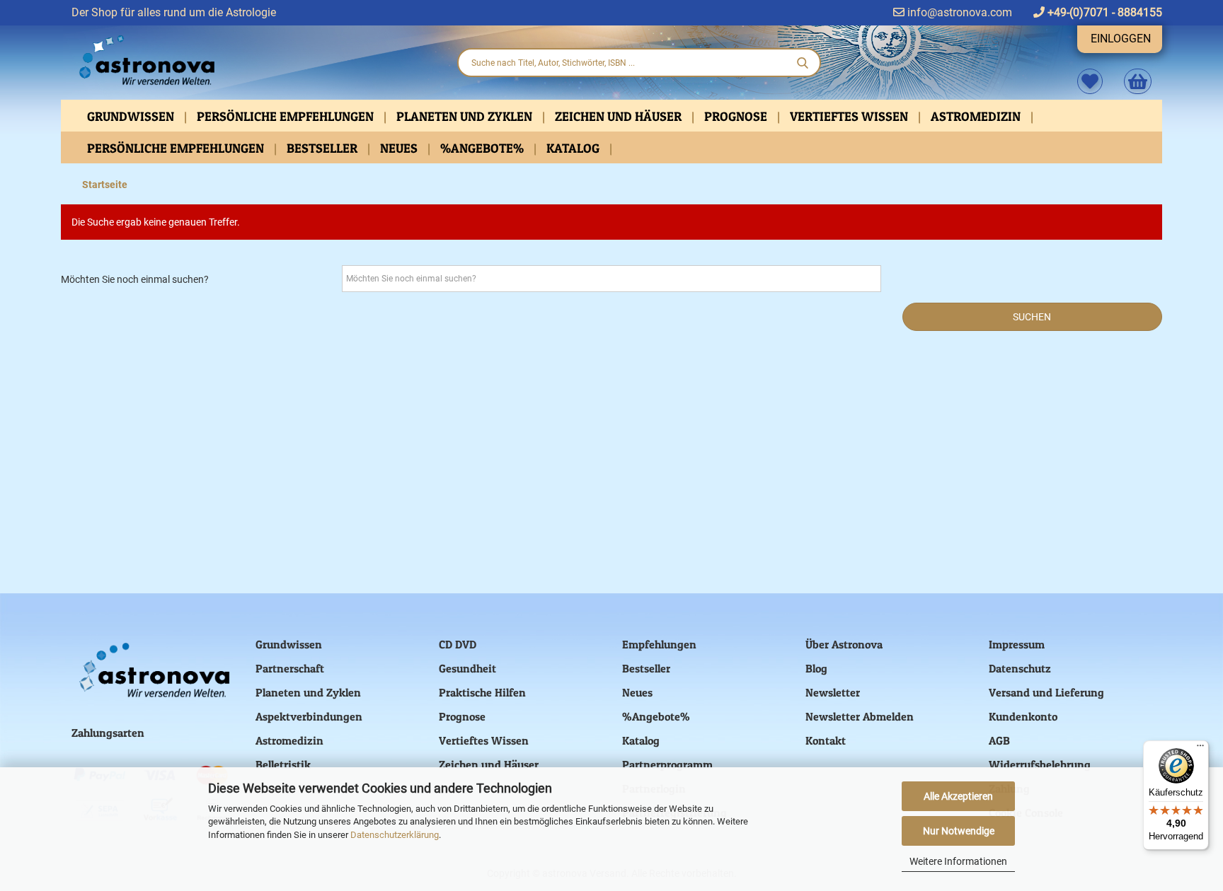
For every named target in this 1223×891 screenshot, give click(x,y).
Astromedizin (977, 116)
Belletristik (283, 764)
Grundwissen (132, 116)
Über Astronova (844, 644)
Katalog (574, 148)
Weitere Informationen (958, 861)
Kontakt (825, 740)
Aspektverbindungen (308, 716)
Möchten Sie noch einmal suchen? (135, 279)
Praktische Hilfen (482, 692)
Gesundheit (467, 668)
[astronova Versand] (253, 61)
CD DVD (457, 644)
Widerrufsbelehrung (1040, 764)
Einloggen (1121, 38)
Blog (816, 668)
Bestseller (323, 148)
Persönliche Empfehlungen (287, 116)
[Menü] (1200, 748)
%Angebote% (483, 148)
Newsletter (832, 692)
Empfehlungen (659, 644)
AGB (999, 740)
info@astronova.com (958, 12)
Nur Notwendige (958, 831)
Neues (400, 148)
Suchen (1032, 316)
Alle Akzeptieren (958, 796)
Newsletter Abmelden (859, 716)
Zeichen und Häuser (619, 116)
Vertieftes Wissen (850, 116)
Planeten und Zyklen (465, 116)
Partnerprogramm (667, 764)
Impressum (1017, 644)
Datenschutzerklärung (394, 834)
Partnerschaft (289, 668)
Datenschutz (1020, 668)
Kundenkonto (1023, 716)
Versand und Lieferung (1046, 692)
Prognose (737, 116)
